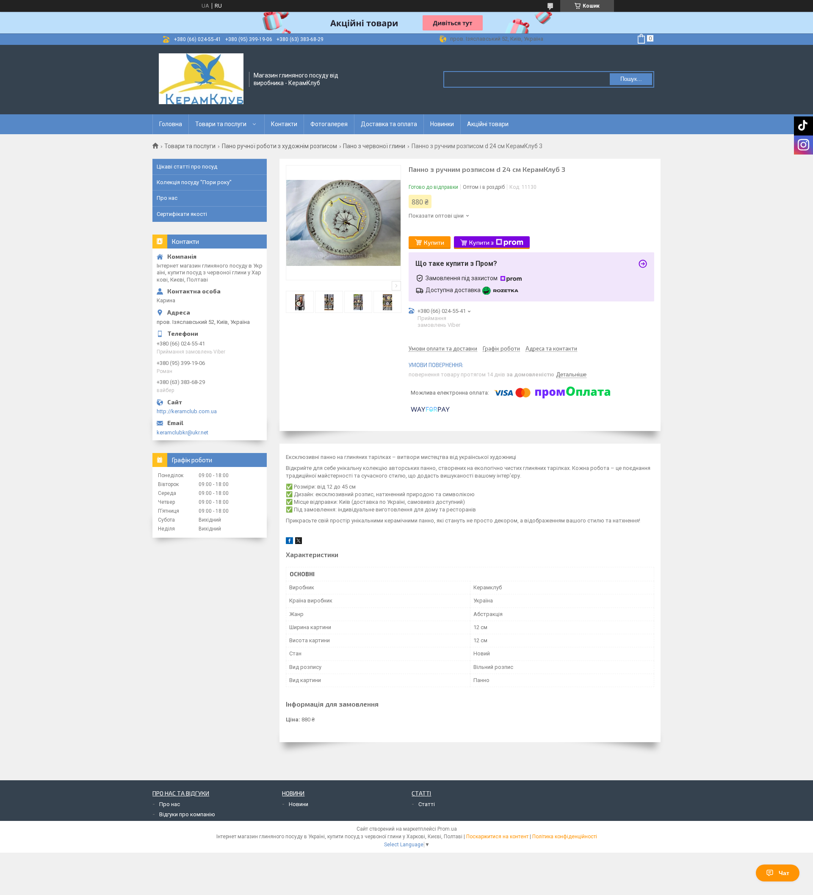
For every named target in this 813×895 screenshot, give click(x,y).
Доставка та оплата (389, 124)
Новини (298, 804)
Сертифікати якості (182, 214)
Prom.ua (447, 829)
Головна (170, 124)
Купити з (481, 242)
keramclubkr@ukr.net (182, 432)
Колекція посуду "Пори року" (194, 182)
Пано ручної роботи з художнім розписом (279, 146)
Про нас (167, 198)
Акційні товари (488, 124)
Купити (434, 242)
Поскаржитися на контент (497, 837)
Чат (784, 873)
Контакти (284, 124)
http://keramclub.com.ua (187, 411)
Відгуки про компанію (187, 814)
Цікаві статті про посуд (187, 166)
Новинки (442, 124)
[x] (298, 542)
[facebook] (289, 542)
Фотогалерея (329, 124)
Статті (426, 804)
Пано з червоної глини (374, 146)
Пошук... (631, 79)
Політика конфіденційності (564, 837)
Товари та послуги (220, 124)
